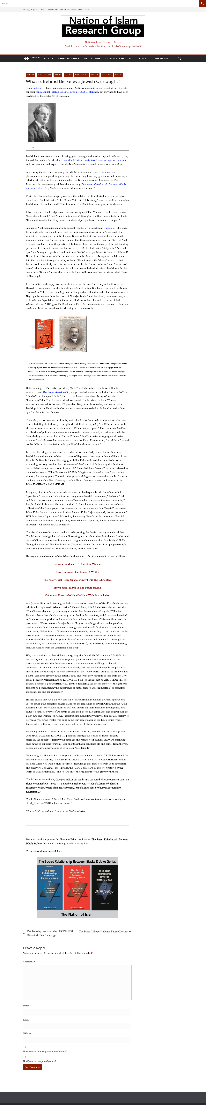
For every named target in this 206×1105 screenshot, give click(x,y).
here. (87, 843)
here (59, 851)
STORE (132, 58)
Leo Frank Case (161, 58)
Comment (29, 961)
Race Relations (81, 75)
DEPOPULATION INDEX (68, 58)
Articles (48, 58)
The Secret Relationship (55, 392)
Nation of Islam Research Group (103, 42)
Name (26, 1005)
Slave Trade (107, 75)
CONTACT (143, 58)
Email (26, 1019)
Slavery (118, 75)
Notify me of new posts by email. (40, 1061)
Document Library (114, 58)
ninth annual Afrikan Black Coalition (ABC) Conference (67, 91)
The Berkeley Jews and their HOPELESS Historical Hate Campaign (50, 933)
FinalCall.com (34, 87)
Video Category (92, 58)
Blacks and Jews (44, 75)
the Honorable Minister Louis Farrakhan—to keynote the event (91, 160)
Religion (94, 75)
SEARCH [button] (36, 57)
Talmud (108, 227)
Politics (68, 75)
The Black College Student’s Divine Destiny (103, 931)
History (58, 75)
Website (27, 1033)
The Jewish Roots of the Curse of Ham (72, 9)
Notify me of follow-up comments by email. (45, 1051)
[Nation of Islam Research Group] (26, 58)
